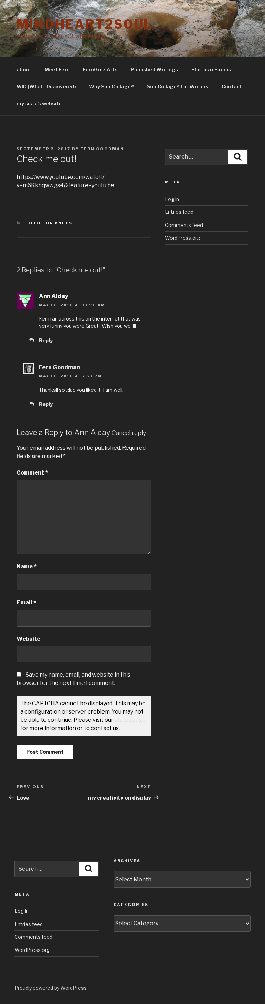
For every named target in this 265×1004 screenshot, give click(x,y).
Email (26, 602)
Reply (46, 340)
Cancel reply (129, 433)
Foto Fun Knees (49, 223)
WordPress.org (182, 238)
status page (130, 720)
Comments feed (184, 225)
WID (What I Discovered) (46, 86)
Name (27, 566)
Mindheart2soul (85, 24)
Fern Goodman (102, 148)
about (24, 70)
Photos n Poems (211, 70)
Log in (172, 199)
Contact (232, 86)
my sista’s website (39, 103)
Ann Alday (92, 432)
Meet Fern (57, 70)
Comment (32, 472)
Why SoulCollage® (111, 86)
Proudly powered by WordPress (50, 988)
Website (28, 638)
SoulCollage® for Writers (177, 86)
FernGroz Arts (100, 70)
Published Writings (154, 70)
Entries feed (179, 212)
